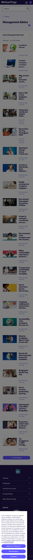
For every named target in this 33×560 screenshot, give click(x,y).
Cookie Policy (9, 542)
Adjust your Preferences (13, 546)
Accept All (13, 556)
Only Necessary (13, 551)
